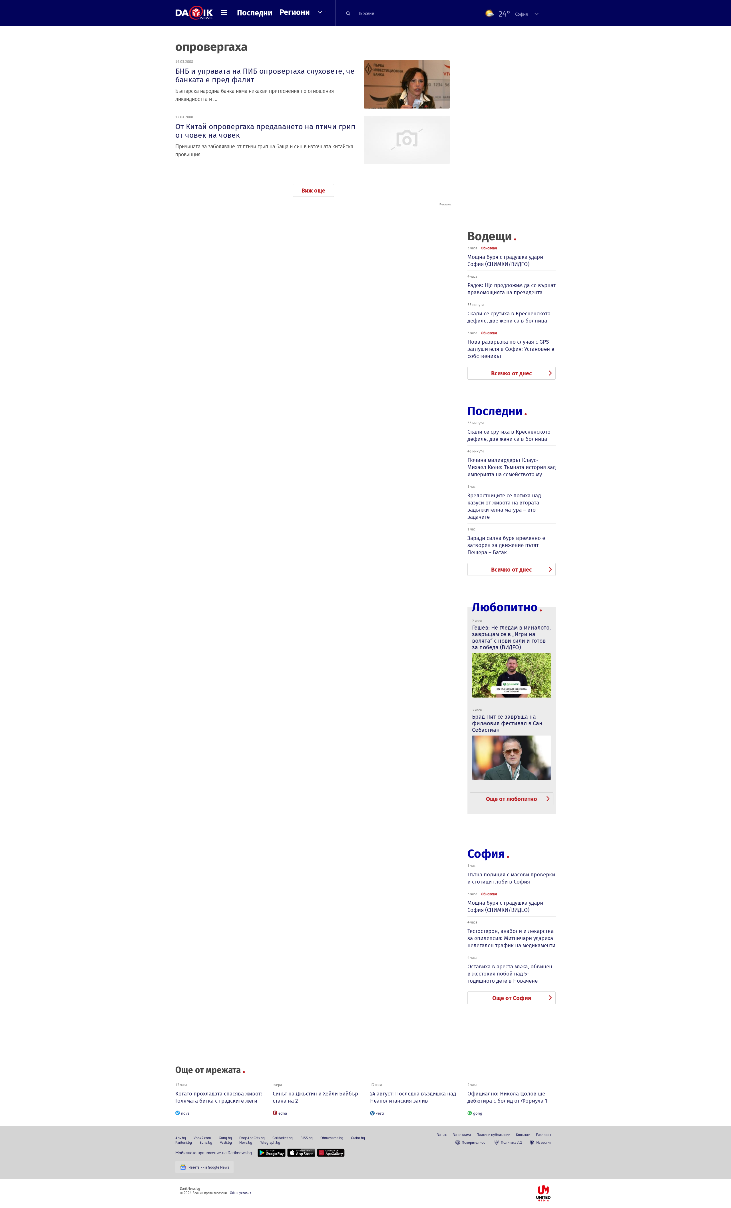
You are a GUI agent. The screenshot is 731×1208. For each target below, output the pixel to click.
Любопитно (505, 607)
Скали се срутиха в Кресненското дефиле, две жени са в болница (509, 317)
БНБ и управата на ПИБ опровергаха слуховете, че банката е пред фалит (265, 75)
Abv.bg (180, 1137)
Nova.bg (245, 1142)
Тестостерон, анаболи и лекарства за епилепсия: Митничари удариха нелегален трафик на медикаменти (511, 938)
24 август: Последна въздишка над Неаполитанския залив (413, 1097)
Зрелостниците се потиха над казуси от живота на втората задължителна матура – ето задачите (504, 506)
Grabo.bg (358, 1137)
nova (185, 1113)
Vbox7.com (202, 1137)
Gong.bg (225, 1137)
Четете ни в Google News (208, 1167)
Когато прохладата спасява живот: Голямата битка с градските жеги (218, 1097)
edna (282, 1113)
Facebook (543, 1134)
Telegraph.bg (270, 1142)
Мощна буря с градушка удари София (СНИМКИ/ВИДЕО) (505, 260)
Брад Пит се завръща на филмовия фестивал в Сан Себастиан (507, 723)
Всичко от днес (511, 373)
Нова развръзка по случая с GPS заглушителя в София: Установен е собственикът (510, 348)
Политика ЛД (511, 1142)
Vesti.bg (226, 1142)
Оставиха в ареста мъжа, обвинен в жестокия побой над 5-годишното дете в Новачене (509, 973)
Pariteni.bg (183, 1142)
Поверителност (474, 1142)
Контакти (523, 1134)
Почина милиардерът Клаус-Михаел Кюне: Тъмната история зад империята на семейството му (511, 467)
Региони (295, 12)
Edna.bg (206, 1142)
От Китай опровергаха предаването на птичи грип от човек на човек (265, 130)
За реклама (462, 1134)
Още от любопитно (511, 799)
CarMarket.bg (282, 1137)
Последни (254, 12)
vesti (380, 1113)
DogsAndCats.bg (252, 1137)
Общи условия (240, 1193)
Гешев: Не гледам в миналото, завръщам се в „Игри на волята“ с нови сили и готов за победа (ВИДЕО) (511, 637)
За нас (442, 1134)
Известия (543, 1142)
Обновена (489, 248)
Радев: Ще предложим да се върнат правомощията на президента (511, 289)
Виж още (313, 190)
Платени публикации (493, 1134)
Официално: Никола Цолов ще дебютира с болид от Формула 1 (507, 1097)
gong (477, 1113)
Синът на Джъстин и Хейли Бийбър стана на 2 (315, 1097)
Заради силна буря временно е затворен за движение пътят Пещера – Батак (506, 545)
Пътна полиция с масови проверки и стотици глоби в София (511, 878)
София (486, 854)
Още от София (511, 998)
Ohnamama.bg (331, 1137)
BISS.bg (306, 1137)
